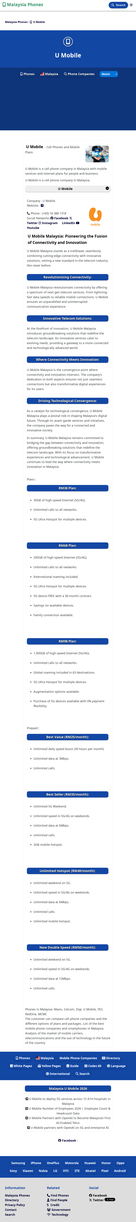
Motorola (72, 1163)
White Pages (22, 1066)
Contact (11, 1210)
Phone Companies (81, 74)
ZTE (77, 1171)
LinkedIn (68, 223)
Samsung (18, 1163)
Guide (74, 1066)
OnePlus (53, 1163)
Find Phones (59, 1195)
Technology (59, 1215)
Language (118, 1066)
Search (121, 5)
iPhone (36, 1163)
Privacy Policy (15, 1205)
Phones (28, 74)
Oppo (120, 1163)
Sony (13, 1171)
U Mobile (65, 188)
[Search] (113, 5)
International (59, 1074)
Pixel (104, 1171)
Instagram (50, 223)
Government (60, 1210)
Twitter (98, 1200)
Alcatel (90, 1171)
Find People (59, 1200)
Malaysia (51, 74)
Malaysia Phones (25, 4)
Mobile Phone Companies (78, 1058)
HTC (66, 1171)
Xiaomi (28, 1171)
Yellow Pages (51, 1066)
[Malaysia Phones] (131, 5)
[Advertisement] (68, 104)
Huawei (90, 1163)
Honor (106, 1163)
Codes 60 (94, 1066)
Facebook (60, 218)
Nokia (43, 1171)
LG (55, 1171)
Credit (54, 1205)
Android (120, 1171)
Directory (112, 1058)
